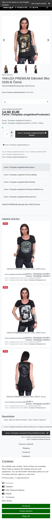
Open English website (38, 3)
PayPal (8, 494)
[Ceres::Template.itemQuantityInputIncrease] (11, 132)
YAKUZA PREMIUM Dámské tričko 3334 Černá (26, 269)
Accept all (26, 506)
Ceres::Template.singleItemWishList (16, 145)
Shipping (26, 448)
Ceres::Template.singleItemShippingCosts (14, 157)
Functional (10, 497)
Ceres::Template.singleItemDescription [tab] (19, 167)
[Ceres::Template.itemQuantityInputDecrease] (11, 136)
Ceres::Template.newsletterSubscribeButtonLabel (25, 433)
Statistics (9, 487)
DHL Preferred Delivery (15, 490)
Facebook (26, 452)
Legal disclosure (22, 478)
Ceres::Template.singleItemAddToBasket (31, 134)
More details (7, 501)
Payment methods (26, 444)
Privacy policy (8, 478)
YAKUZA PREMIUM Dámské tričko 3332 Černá (26, 333)
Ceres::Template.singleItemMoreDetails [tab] (19, 182)
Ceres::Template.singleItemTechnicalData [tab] (20, 175)
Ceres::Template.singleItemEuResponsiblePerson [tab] (23, 189)
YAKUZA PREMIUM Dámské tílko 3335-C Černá (26, 397)
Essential (9, 483)
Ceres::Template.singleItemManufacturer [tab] (20, 197)
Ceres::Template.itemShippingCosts (35, 280)
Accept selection (26, 511)
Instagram (26, 456)
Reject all (26, 516)
